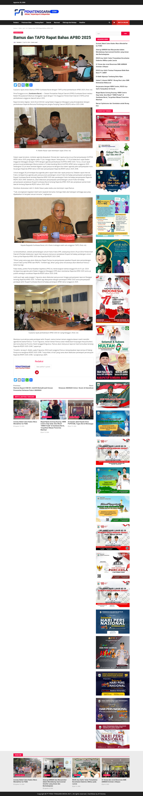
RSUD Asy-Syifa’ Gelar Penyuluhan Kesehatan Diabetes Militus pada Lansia (86, 767)
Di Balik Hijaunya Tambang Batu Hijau (109, 76)
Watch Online (123, 22)
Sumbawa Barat (18, 32)
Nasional (57, 22)
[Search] (109, 22)
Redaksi (16, 22)
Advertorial (77, 775)
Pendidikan (107, 775)
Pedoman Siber (27, 22)
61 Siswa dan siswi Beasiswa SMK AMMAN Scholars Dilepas (116, 767)
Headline (82, 22)
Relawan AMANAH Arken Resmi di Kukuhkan (76, 387)
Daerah (48, 22)
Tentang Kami (39, 22)
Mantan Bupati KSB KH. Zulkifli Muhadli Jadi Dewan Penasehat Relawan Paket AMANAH (33, 388)
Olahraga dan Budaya (69, 22)
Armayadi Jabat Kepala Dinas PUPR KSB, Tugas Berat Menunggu (80, 409)
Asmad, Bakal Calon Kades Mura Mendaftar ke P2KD (26, 409)
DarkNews (91, 794)
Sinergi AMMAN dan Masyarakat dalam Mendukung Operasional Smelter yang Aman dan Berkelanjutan (112, 52)
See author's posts (43, 367)
